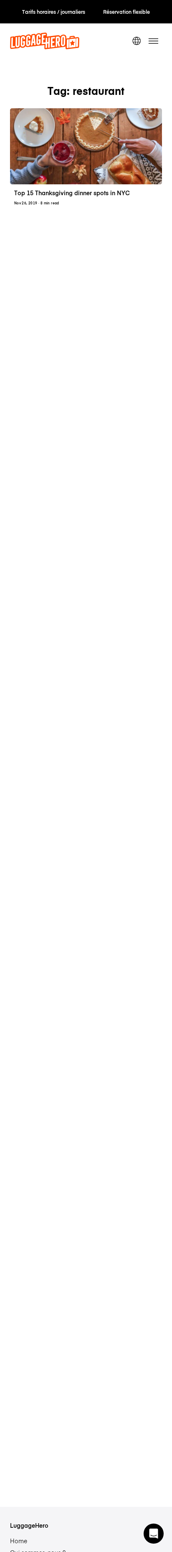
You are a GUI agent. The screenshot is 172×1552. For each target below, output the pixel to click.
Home (18, 1541)
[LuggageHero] (44, 47)
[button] (154, 1534)
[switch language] (136, 41)
